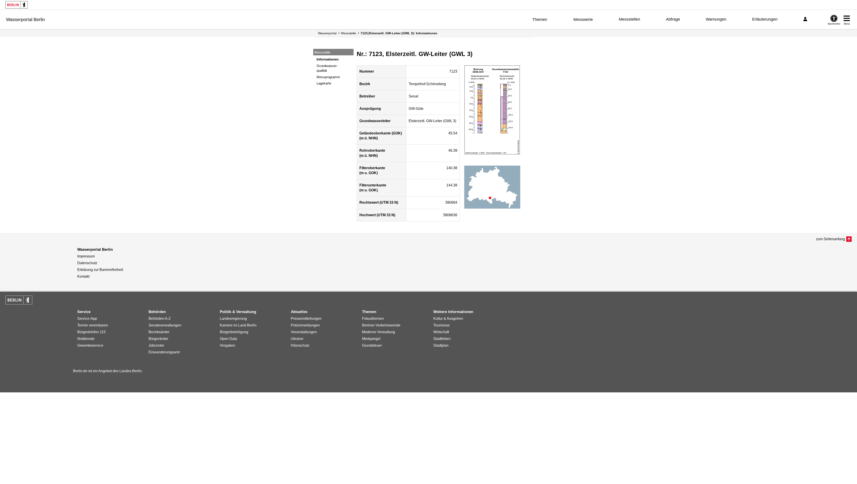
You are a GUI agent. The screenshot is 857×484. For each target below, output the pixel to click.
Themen (539, 19)
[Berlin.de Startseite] (16, 5)
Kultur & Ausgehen (448, 318)
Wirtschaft (441, 332)
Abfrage (673, 19)
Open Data (228, 339)
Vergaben (227, 345)
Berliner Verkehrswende (381, 325)
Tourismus (441, 325)
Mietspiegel (371, 339)
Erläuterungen (764, 19)
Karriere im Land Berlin (238, 325)
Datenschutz (87, 263)
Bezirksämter (159, 332)
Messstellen (629, 19)
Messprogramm (328, 77)
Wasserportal (327, 33)
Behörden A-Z (160, 318)
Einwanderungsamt (164, 352)
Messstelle (348, 33)
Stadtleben (442, 339)
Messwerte (583, 19)
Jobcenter (156, 345)
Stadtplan (441, 345)
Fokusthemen (373, 318)
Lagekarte (324, 83)
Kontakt (83, 276)
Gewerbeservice (90, 345)
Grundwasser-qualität (327, 68)
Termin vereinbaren (92, 325)
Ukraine (297, 339)
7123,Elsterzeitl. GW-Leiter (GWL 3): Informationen (399, 33)
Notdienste (86, 339)
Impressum (86, 256)
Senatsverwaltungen (165, 325)
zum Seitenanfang (830, 239)
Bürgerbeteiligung (234, 332)
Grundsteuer (372, 345)
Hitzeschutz (300, 345)
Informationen (328, 59)
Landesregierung (233, 318)
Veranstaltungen (304, 332)
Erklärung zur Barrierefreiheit (100, 270)
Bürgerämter (158, 339)
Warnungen (716, 19)
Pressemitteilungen (306, 318)
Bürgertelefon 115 (91, 332)
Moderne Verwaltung (378, 332)
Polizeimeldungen (305, 325)
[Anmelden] (805, 19)
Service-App (87, 318)
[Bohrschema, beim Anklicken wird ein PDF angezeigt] (492, 110)
